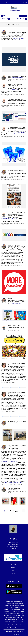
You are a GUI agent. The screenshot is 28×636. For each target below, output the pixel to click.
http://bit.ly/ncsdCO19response (9, 218)
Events (13, 576)
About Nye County (18, 2)
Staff (13, 570)
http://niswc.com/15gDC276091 (9, 461)
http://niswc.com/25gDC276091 (13, 482)
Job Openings (7, 2)
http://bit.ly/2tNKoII (12, 90)
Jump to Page (17, 510)
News (13, 573)
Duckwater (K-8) (10, 24)
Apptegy (17, 634)
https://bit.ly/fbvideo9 (17, 77)
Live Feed (20, 24)
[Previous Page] (4, 510)
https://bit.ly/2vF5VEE (19, 133)
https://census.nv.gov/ (18, 38)
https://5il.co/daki (16, 303)
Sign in (23, 16)
